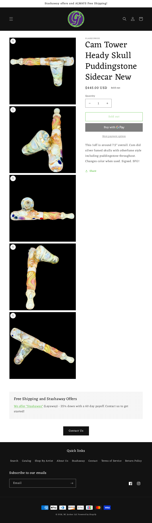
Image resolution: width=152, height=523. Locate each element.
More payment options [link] (114, 136)
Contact (93, 461)
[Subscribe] (72, 483)
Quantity (90, 96)
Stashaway (78, 461)
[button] (11, 19)
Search (14, 461)
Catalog (26, 461)
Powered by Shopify (87, 514)
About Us (62, 461)
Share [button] (93, 171)
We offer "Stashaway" (28, 406)
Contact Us (76, 430)
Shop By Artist (44, 461)
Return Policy (133, 461)
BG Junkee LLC (70, 514)
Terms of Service (111, 461)
